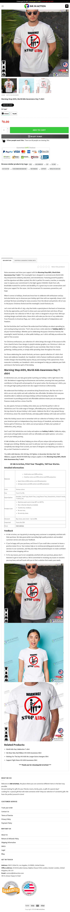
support (43, 168)
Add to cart (39, 130)
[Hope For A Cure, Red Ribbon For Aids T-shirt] (58, 194)
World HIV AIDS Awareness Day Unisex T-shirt (33, 247)
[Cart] (67, 6)
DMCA (3, 846)
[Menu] (2, 6)
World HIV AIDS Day (55, 168)
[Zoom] (4, 74)
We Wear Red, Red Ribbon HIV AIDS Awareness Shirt (23, 753)
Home (3, 95)
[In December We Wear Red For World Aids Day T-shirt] (12, 231)
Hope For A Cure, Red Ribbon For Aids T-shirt (57, 210)
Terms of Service (7, 815)
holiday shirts (58, 329)
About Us (4, 835)
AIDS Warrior (39, 164)
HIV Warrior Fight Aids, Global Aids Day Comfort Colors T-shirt (34, 210)
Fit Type (4, 109)
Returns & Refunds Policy (10, 839)
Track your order (7, 808)
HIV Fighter (5, 168)
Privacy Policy (6, 819)
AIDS (30, 164)
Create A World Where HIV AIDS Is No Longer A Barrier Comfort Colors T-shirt (11, 211)
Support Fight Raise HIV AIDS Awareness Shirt (21, 760)
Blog (3, 854)
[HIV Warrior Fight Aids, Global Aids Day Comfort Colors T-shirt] (35, 194)
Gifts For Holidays (12, 95)
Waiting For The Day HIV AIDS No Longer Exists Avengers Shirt (27, 756)
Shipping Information (8, 842)
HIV (47, 164)
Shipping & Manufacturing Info (25, 260)
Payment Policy (6, 823)
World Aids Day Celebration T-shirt (18, 749)
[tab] (7, 260)
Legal (3, 850)
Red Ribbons (34, 168)
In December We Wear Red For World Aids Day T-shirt (10, 247)
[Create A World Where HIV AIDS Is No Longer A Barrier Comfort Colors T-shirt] (12, 194)
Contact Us (5, 811)
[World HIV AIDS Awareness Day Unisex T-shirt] (35, 231)
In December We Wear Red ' (20, 168)
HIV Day (54, 164)
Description (7, 260)
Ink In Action (10, 441)
